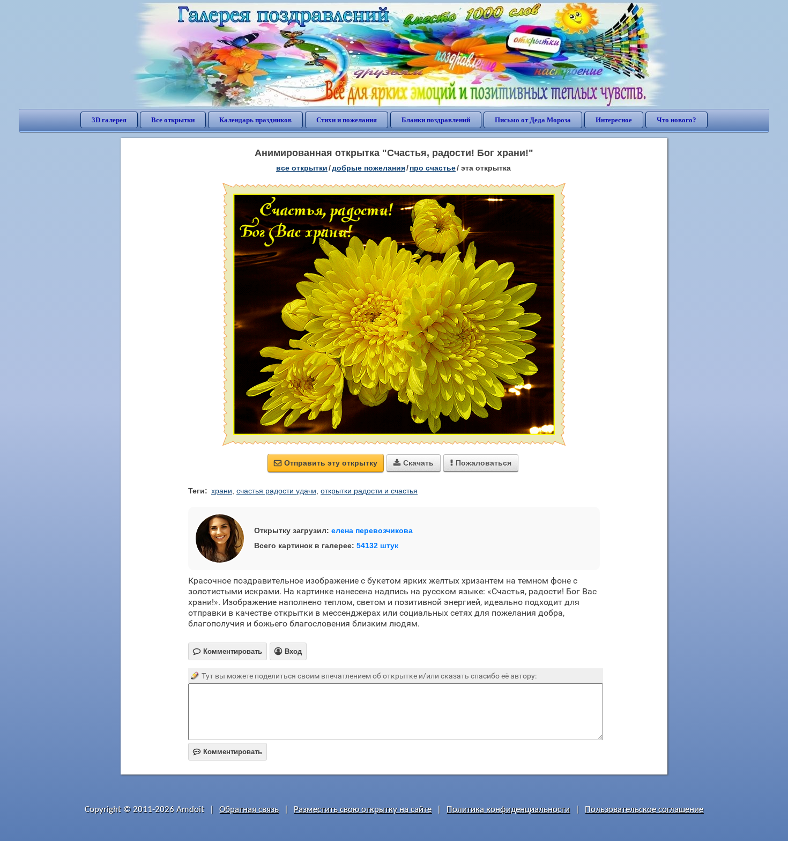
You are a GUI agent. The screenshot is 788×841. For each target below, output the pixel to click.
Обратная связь (249, 809)
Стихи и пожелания (346, 120)
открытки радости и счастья (369, 490)
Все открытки (173, 120)
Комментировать (227, 752)
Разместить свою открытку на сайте (363, 809)
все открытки (302, 168)
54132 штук (377, 545)
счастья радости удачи (276, 490)
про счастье (433, 168)
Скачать (413, 463)
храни (221, 490)
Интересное (614, 120)
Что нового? (676, 120)
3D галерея (109, 120)
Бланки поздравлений (436, 120)
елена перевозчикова (372, 530)
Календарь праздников (255, 120)
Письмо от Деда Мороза (533, 120)
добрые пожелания (368, 168)
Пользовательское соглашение (644, 809)
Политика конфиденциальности (508, 809)
